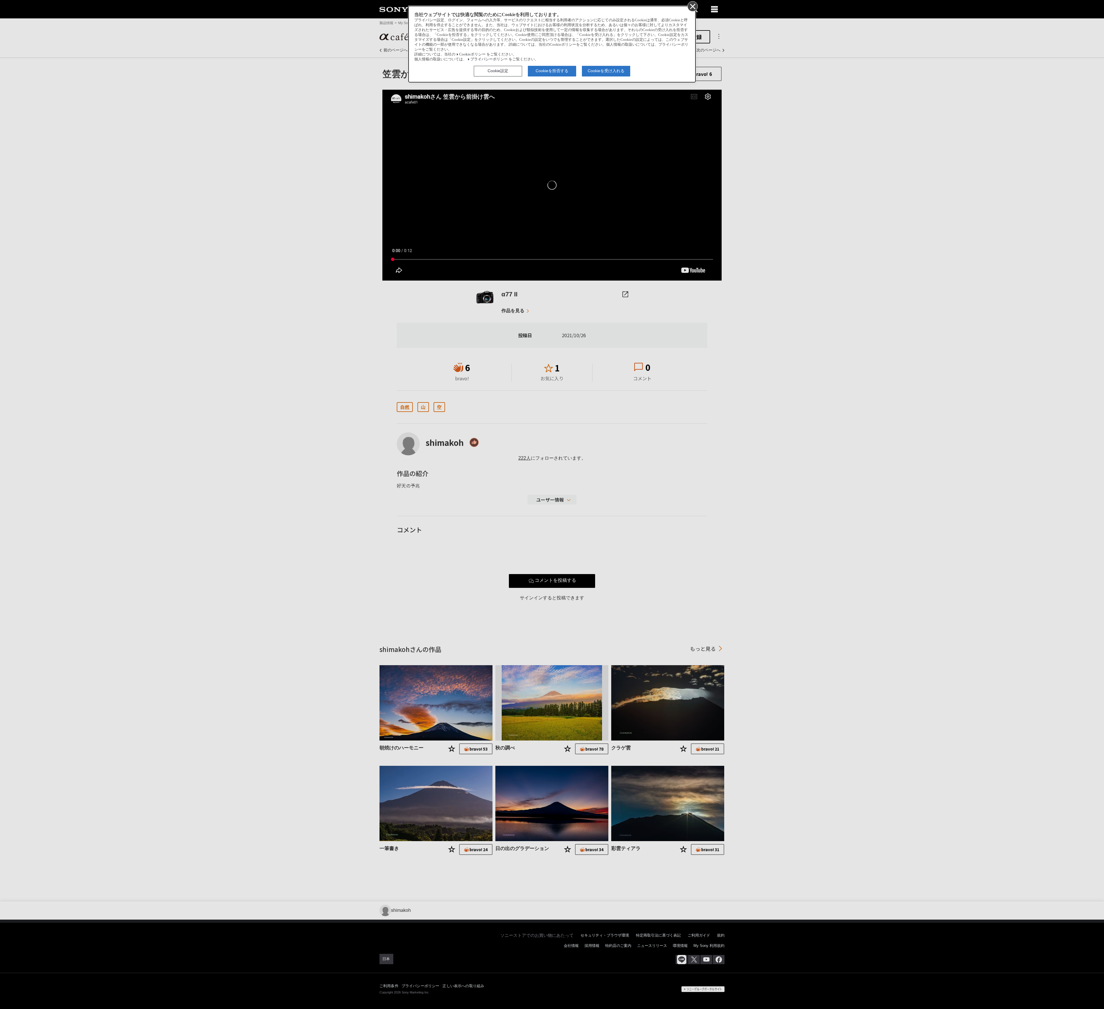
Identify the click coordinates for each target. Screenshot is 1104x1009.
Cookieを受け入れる (606, 70)
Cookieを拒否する (552, 70)
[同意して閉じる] (692, 6)
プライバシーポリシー (489, 59)
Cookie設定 (498, 70)
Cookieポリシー (472, 54)
